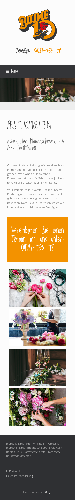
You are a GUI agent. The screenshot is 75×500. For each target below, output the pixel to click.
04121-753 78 (46, 51)
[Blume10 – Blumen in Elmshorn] (37, 25)
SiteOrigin (46, 492)
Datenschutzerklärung (19, 476)
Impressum (13, 470)
